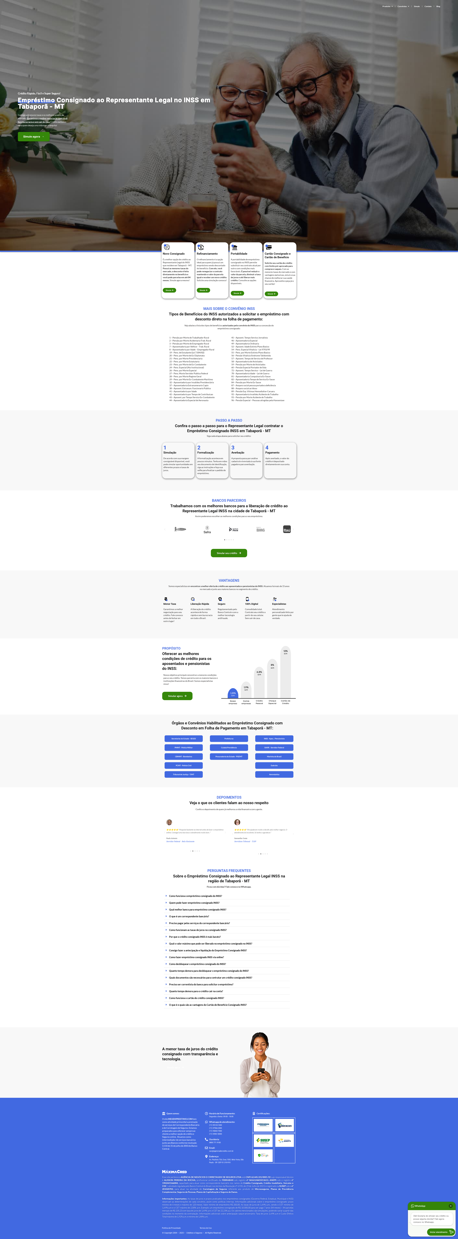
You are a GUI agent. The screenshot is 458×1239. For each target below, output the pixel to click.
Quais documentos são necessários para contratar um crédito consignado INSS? (210, 977)
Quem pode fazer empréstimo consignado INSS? (194, 902)
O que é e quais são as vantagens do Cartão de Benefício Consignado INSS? (208, 1004)
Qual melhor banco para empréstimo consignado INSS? (197, 909)
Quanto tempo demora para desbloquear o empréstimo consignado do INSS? (209, 970)
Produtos (386, 6)
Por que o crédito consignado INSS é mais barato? (195, 936)
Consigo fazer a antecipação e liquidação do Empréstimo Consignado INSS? (208, 950)
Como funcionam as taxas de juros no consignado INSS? (198, 930)
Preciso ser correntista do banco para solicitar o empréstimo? (201, 984)
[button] (164, 529)
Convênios (402, 6)
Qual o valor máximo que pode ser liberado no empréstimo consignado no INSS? (210, 943)
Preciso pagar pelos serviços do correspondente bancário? (199, 923)
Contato (428, 6)
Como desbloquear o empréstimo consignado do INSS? (197, 964)
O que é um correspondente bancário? (189, 916)
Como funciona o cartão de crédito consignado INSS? (196, 998)
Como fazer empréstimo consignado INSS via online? (196, 957)
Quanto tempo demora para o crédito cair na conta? (196, 991)
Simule (417, 6)
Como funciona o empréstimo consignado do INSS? (195, 895)
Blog (438, 6)
